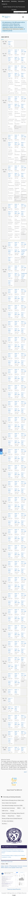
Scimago (12, 810)
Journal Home (6, 1)
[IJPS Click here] (14, 879)
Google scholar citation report (7, 861)
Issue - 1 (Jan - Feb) (10, 43)
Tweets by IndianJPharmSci (14, 889)
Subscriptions (21, 1)
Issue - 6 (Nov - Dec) (10, 51)
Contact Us (4, 4)
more (25, 771)
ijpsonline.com (13, 893)
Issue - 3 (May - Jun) (10, 59)
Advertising (14, 1)
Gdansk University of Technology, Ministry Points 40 (13, 813)
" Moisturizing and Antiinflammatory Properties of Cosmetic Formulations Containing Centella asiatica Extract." (13, 851)
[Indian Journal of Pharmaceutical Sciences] (6, 17)
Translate (22, 12)
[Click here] (14, 895)
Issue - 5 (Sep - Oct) (17, 51)
